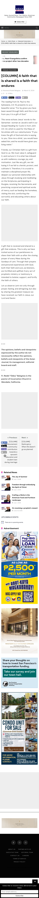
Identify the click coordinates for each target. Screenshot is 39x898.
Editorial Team (27, 852)
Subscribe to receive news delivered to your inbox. (19, 887)
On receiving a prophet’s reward (24, 508)
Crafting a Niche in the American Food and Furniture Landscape (23, 497)
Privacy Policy (19, 862)
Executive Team (12, 852)
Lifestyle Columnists (10, 70)
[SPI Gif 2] (19, 38)
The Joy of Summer (19, 477)
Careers (25, 855)
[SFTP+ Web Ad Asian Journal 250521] (19, 687)
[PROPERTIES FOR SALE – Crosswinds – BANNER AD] (19, 764)
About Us (11, 849)
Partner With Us (24, 849)
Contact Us (14, 855)
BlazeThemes (19, 870)
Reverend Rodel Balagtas (11, 90)
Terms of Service (19, 859)
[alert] (19, 522)
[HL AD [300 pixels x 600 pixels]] (19, 603)
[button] (5, 456)
